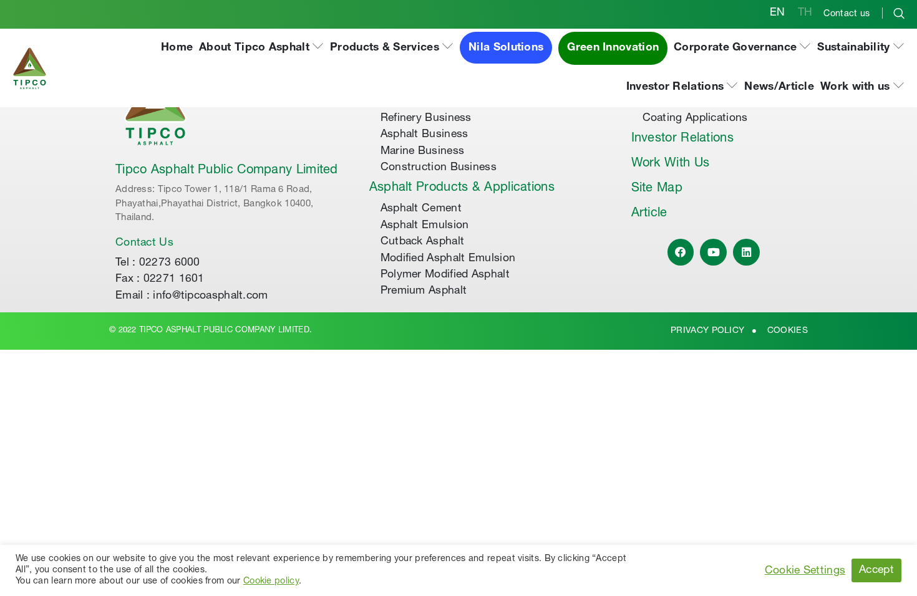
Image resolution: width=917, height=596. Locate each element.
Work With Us (670, 164)
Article (649, 214)
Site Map (656, 189)
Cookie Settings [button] (805, 571)
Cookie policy (271, 581)
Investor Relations (682, 139)
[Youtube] (713, 252)
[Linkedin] (746, 252)
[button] (261, 48)
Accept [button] (876, 570)
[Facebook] (680, 252)
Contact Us (144, 243)
